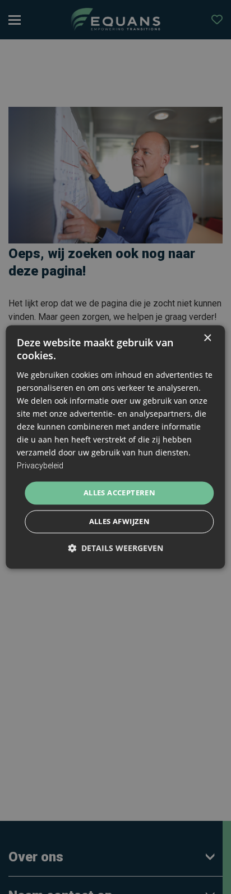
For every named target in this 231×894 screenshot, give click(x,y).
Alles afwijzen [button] (119, 522)
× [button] (207, 338)
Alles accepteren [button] (119, 492)
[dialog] (115, 446)
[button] (115, 548)
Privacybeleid (40, 466)
